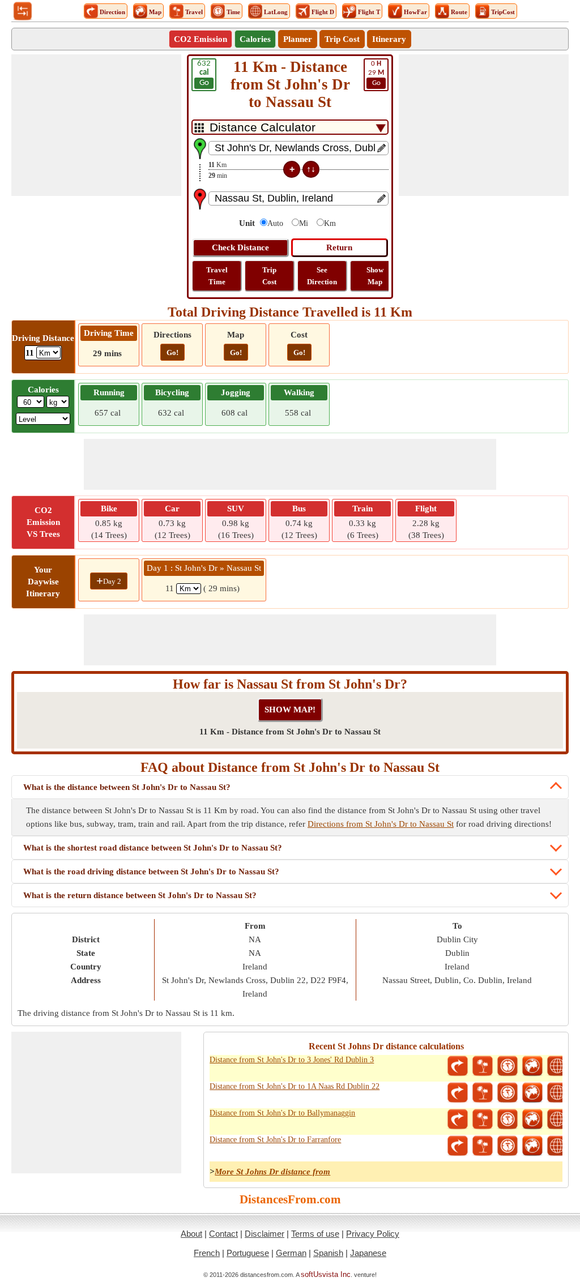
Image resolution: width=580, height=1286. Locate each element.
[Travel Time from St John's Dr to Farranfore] (507, 1146)
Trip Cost (342, 39)
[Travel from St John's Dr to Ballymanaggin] (482, 1119)
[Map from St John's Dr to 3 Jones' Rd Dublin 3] (532, 1066)
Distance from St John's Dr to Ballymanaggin (282, 1113)
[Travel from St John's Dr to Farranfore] (482, 1146)
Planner (297, 39)
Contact (223, 1233)
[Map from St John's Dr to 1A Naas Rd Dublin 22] (532, 1093)
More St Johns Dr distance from (272, 1171)
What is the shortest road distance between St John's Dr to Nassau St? (152, 847)
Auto (275, 223)
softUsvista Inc (326, 1274)
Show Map (374, 276)
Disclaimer (264, 1233)
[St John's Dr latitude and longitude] (557, 1066)
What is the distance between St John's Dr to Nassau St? (127, 787)
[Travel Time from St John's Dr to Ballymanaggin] (507, 1119)
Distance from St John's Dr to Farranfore (275, 1139)
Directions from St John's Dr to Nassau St (381, 823)
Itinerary (389, 39)
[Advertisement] (96, 125)
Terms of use (315, 1233)
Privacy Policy (372, 1233)
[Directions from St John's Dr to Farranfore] (457, 1146)
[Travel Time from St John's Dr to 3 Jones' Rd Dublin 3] (507, 1066)
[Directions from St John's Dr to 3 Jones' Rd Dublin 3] (457, 1066)
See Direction (322, 276)
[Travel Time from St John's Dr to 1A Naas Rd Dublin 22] (507, 1093)
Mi (303, 223)
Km (330, 223)
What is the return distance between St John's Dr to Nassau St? (140, 895)
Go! (172, 352)
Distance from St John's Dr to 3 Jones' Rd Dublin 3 (292, 1060)
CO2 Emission (200, 39)
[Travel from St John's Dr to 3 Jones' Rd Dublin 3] (482, 1066)
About (191, 1233)
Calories (255, 39)
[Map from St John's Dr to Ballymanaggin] (532, 1119)
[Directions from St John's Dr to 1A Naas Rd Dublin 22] (457, 1093)
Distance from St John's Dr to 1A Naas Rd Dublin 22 (294, 1086)
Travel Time (217, 276)
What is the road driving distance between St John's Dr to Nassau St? (151, 871)
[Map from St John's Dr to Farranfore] (532, 1146)
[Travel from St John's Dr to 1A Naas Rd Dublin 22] (482, 1093)
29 (376, 73)
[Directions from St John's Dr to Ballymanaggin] (457, 1119)
